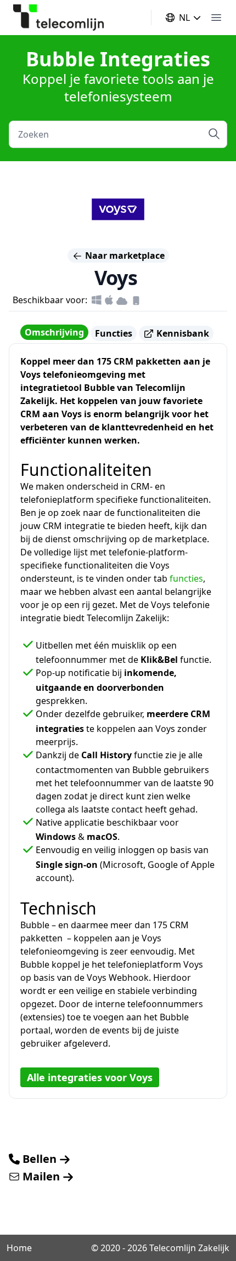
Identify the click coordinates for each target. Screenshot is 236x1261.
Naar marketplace (124, 255)
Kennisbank (181, 333)
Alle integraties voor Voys (90, 1077)
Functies (113, 333)
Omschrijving (54, 332)
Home (19, 1248)
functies (186, 578)
